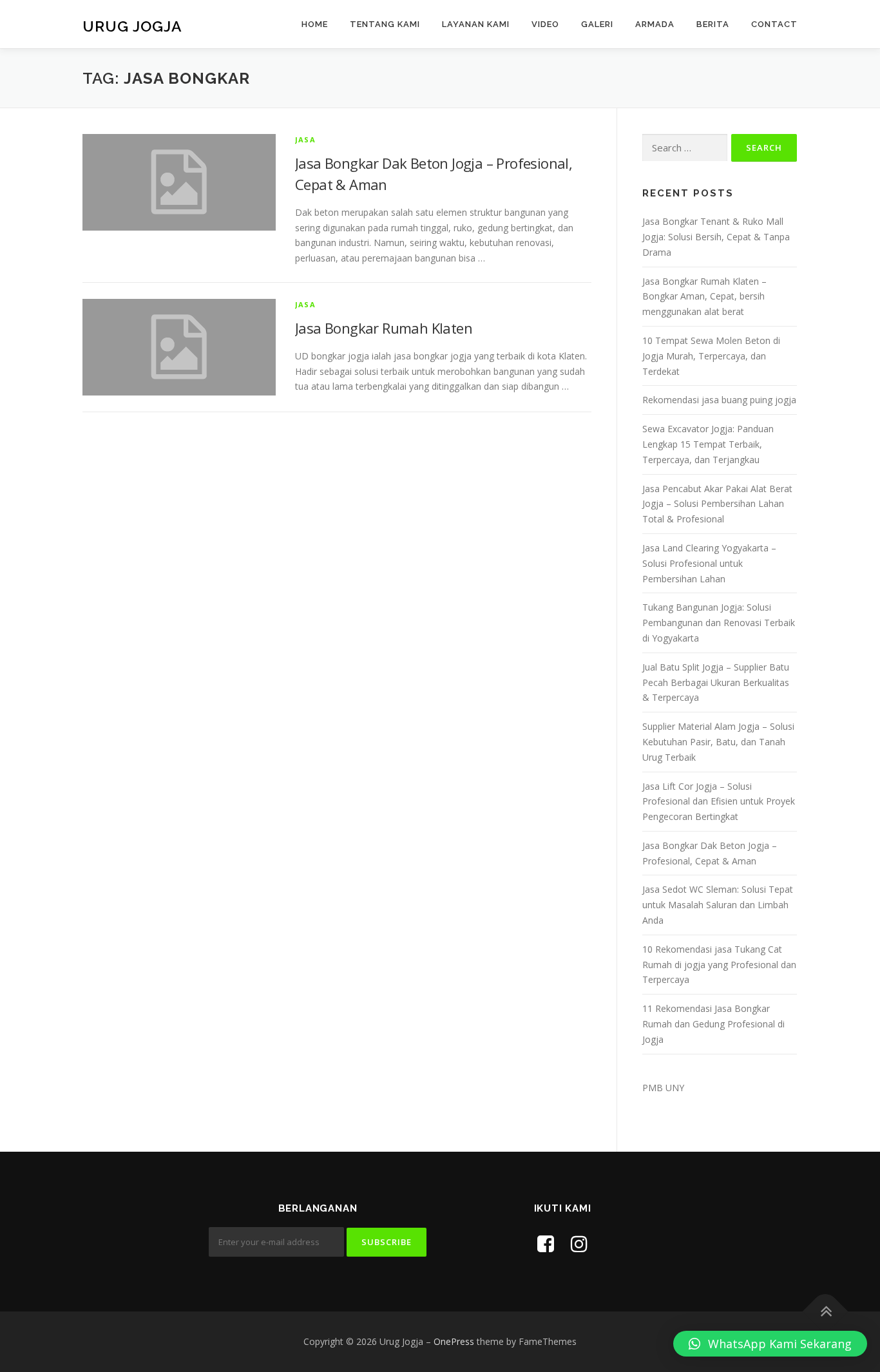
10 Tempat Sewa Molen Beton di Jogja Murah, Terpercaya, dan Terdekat (711, 355)
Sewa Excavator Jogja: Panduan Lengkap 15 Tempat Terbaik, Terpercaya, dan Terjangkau (708, 444)
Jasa (305, 139)
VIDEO (545, 24)
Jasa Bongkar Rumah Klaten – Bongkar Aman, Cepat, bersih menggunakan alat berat (704, 296)
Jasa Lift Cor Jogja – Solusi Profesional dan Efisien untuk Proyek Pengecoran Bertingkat (718, 801)
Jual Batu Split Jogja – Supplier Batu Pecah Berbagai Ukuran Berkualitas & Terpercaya (715, 682)
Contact (774, 24)
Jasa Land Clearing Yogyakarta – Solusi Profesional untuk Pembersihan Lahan (709, 563)
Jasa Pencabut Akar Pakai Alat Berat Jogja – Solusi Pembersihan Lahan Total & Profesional (717, 504)
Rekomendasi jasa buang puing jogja (719, 400)
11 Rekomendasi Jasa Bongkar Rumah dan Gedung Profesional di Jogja (713, 1023)
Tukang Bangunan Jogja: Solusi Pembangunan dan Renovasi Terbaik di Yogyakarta (718, 622)
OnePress (454, 1341)
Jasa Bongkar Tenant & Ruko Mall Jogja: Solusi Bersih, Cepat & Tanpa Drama (716, 236)
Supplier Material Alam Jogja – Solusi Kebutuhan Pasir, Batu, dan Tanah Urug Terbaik (718, 741)
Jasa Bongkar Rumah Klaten (383, 328)
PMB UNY (663, 1087)
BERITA (712, 24)
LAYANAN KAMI (476, 24)
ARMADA (654, 24)
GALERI (597, 24)
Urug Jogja (132, 26)
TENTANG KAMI (385, 24)
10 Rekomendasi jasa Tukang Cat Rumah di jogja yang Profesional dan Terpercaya (719, 964)
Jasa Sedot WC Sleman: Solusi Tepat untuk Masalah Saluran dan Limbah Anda (717, 904)
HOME (314, 24)
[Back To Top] (825, 1312)
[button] (770, 1344)
